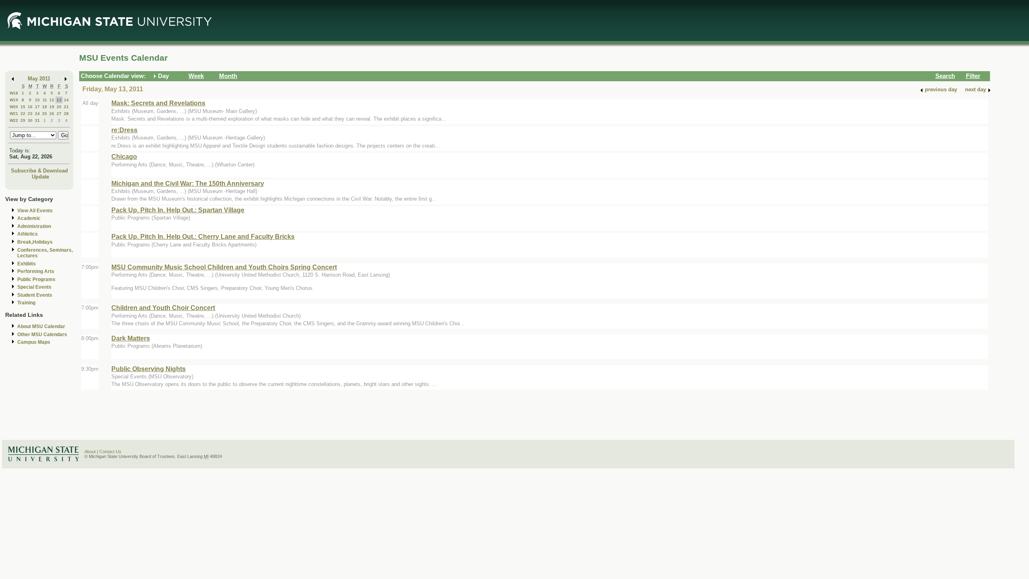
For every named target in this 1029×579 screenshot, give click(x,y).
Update (40, 177)
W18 (14, 93)
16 (30, 107)
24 (37, 113)
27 (59, 113)
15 (22, 107)
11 (45, 100)
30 (30, 120)
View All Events (35, 211)
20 (59, 107)
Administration (34, 226)
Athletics (27, 234)
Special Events (34, 287)
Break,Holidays (35, 242)
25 (44, 113)
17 (37, 107)
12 (51, 100)
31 (37, 120)
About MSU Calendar (41, 326)
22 (22, 113)
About (90, 451)
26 (51, 113)
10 (37, 100)
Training (26, 303)
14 (66, 100)
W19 (14, 100)
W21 (14, 113)
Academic (29, 218)
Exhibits (26, 264)
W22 (14, 120)
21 (66, 107)
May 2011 (39, 79)
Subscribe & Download (39, 171)
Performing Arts (35, 271)
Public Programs (36, 279)
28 (66, 113)
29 (22, 120)
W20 (14, 107)
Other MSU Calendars (42, 334)
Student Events (34, 295)
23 (30, 113)
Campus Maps (33, 342)
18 (44, 107)
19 (51, 107)
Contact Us (110, 451)
